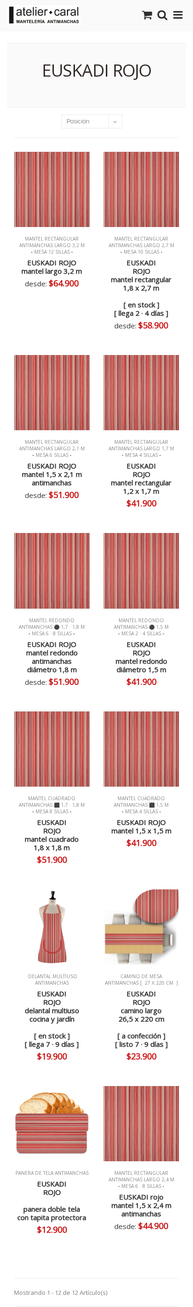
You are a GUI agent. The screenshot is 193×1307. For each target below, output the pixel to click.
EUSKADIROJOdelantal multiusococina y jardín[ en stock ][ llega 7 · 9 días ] (52, 1018)
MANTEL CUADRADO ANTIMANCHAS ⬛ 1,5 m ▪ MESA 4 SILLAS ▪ (141, 805)
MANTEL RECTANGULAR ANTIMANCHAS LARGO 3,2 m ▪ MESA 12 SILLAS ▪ (52, 245)
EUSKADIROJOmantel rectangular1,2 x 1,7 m (141, 478)
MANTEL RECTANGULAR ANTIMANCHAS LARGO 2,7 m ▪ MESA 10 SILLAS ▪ (141, 245)
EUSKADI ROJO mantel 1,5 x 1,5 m (141, 826)
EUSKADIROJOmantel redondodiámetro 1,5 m (141, 657)
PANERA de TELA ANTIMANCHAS (52, 1173)
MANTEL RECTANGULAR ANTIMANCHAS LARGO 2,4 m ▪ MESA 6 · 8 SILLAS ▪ (141, 1179)
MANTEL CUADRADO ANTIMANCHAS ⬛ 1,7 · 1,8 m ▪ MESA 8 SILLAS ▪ (52, 805)
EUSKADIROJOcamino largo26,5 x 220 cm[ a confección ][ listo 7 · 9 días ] (141, 1018)
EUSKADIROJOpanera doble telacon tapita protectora (51, 1200)
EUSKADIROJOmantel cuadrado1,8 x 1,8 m (52, 835)
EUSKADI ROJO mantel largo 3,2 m (52, 266)
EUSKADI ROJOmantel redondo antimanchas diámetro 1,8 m (52, 657)
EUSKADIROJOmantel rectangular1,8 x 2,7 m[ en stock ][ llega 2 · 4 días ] (141, 287)
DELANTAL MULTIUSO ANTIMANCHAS (52, 979)
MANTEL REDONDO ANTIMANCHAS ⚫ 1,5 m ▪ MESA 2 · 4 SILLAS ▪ (141, 627)
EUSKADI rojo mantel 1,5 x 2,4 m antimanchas (141, 1205)
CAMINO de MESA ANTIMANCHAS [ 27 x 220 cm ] (141, 979)
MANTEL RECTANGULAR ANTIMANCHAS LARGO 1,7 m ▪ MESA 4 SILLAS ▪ (141, 448)
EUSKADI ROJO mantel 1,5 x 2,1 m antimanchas (52, 474)
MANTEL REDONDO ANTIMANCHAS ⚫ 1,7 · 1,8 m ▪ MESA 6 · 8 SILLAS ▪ (52, 627)
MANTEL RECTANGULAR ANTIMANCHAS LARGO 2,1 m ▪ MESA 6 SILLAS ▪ (52, 448)
